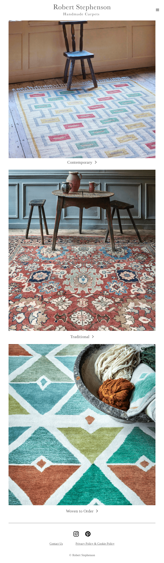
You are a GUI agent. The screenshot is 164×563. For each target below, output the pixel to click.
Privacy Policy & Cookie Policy (95, 543)
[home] (82, 10)
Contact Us (56, 543)
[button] (157, 10)
